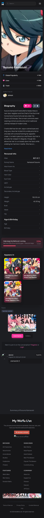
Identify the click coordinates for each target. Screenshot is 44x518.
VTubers (5, 465)
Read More (8, 148)
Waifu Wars (6, 474)
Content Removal (34, 505)
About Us (26, 474)
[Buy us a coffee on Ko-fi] (22, 437)
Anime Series (7, 454)
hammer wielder (7, 311)
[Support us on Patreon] (22, 432)
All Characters (7, 447)
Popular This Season (30, 461)
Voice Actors (6, 450)
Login (22, 347)
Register (34, 345)
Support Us (27, 478)
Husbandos (6, 461)
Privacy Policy (21, 505)
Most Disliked (28, 454)
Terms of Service (8, 505)
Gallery (28, 336)
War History (6, 478)
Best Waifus (27, 447)
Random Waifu (7, 481)
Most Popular (28, 450)
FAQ (22, 508)
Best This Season (29, 458)
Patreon (26, 481)
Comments (17, 336)
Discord (26, 485)
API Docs (26, 489)
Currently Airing (29, 465)
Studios (5, 458)
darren (11, 355)
